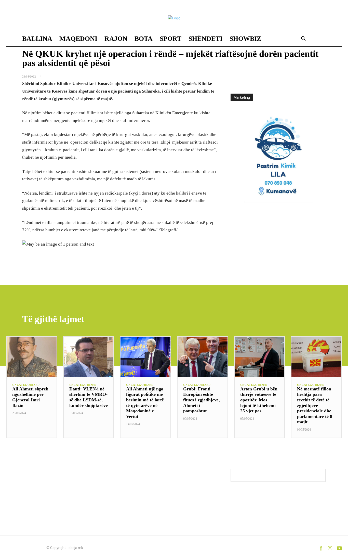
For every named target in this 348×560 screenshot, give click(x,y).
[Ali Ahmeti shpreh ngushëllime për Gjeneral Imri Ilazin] (32, 357)
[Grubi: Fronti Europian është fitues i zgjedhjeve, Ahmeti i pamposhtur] (202, 357)
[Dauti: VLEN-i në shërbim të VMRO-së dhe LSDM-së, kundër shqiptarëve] (89, 357)
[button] (303, 39)
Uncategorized (25, 385)
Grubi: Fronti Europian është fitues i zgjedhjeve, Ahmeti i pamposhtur (201, 399)
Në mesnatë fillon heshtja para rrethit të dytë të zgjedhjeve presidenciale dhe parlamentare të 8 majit (314, 405)
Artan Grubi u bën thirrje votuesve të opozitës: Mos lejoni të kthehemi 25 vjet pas (258, 399)
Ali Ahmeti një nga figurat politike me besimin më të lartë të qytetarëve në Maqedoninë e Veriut (145, 402)
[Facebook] (321, 547)
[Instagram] (330, 547)
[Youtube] (339, 547)
